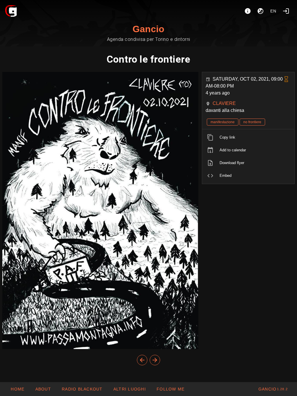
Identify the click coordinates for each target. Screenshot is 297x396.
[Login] (286, 11)
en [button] (273, 11)
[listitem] (248, 137)
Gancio (148, 29)
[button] (129, 389)
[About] (247, 11)
